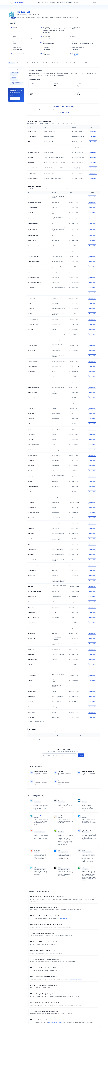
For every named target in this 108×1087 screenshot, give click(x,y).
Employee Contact (36, 62)
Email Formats (46, 62)
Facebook (61, 1022)
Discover (68, 2)
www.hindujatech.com (78, 38)
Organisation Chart (25, 62)
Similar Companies (67, 62)
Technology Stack (78, 62)
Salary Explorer (61, 2)
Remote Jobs (45, 2)
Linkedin (50, 1022)
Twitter (55, 1022)
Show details (93, 131)
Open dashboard (15, 98)
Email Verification (56, 62)
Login (94, 2)
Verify (81, 755)
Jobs (39, 2)
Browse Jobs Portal (62, 112)
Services (76, 2)
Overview (11, 62)
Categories (52, 2)
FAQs (86, 62)
